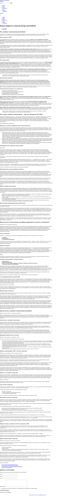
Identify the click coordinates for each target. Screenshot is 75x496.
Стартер (3, 10)
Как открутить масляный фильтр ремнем (9, 464)
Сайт (1, 478)
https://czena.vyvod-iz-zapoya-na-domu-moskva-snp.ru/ (37, 494)
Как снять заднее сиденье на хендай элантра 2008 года (12, 466)
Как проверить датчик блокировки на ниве (10, 465)
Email (1, 476)
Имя (1, 474)
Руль (3, 9)
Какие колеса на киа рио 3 (7, 467)
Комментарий (3, 486)
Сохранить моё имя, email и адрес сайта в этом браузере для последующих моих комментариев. (19, 488)
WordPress (9, 492)
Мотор (3, 7)
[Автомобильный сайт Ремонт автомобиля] (2, 1)
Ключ (3, 6)
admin (6, 28)
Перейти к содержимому (4, 0)
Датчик (3, 5)
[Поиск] (11, 3)
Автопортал (4, 11)
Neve (1, 492)
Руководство (4, 8)
